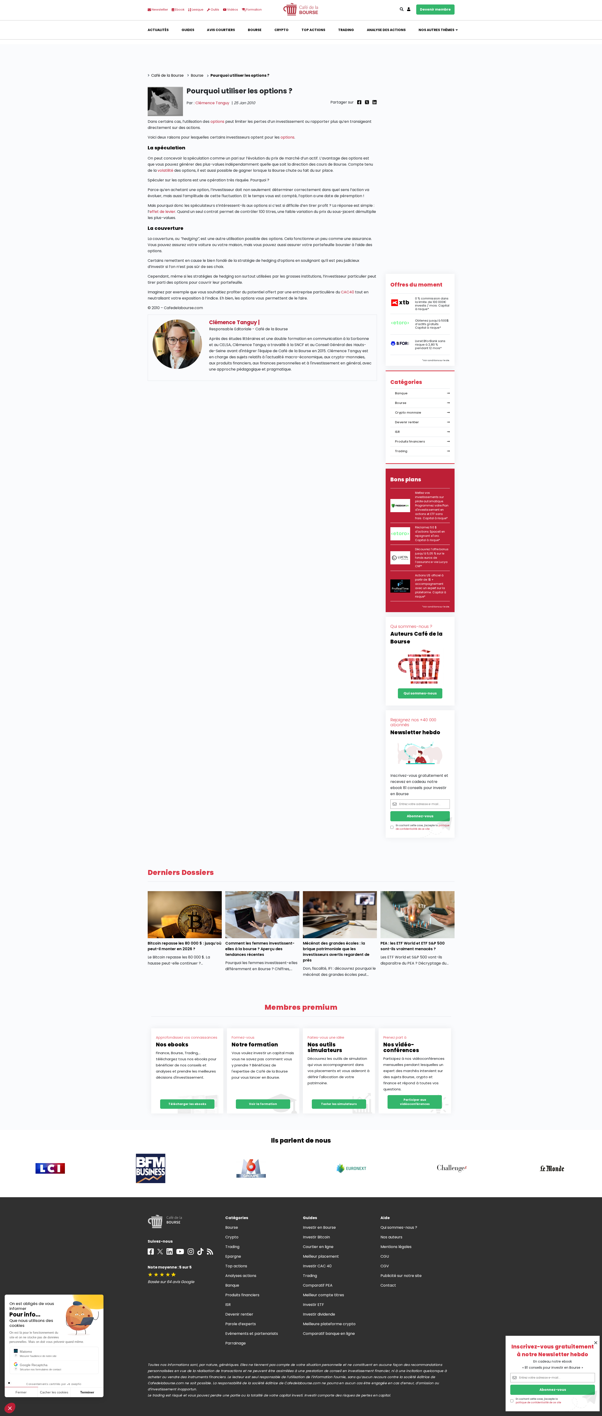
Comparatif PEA (318, 1285)
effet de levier (162, 211)
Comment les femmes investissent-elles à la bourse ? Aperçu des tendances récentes (260, 949)
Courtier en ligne (318, 1246)
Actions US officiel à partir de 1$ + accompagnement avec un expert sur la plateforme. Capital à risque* (430, 585)
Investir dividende (319, 1314)
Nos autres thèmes (437, 30)
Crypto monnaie (408, 412)
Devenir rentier (407, 422)
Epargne (233, 1256)
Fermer (21, 1392)
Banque (401, 393)
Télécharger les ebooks (187, 1104)
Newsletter (159, 9)
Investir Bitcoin (316, 1237)
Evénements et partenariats (251, 1333)
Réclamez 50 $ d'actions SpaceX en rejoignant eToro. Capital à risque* (430, 533)
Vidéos (232, 9)
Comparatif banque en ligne (329, 1333)
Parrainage (235, 1343)
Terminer (87, 1392)
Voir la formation (263, 1104)
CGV (384, 1266)
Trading (346, 30)
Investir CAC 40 (317, 1266)
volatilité (165, 170)
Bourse (254, 30)
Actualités (158, 30)
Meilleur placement (321, 1256)
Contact (388, 1285)
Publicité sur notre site (401, 1275)
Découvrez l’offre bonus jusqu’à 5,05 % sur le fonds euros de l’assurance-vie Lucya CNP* (431, 557)
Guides (188, 30)
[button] (10, 1408)
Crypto (281, 30)
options (217, 121)
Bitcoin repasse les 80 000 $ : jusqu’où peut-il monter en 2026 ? (184, 946)
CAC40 (347, 292)
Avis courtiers (221, 30)
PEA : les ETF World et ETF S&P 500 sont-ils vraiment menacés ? (412, 946)
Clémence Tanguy (212, 103)
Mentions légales (396, 1246)
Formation (254, 9)
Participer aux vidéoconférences (415, 1102)
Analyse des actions (386, 30)
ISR (397, 432)
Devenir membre (435, 9)
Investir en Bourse (319, 1227)
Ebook (179, 9)
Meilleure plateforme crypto (329, 1324)
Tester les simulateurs (339, 1104)
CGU (384, 1256)
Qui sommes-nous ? (398, 1227)
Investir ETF (313, 1304)
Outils (214, 9)
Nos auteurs (391, 1237)
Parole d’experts (240, 1324)
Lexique (197, 9)
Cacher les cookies (54, 1392)
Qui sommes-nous (420, 693)
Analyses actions (240, 1275)
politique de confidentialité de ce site (538, 1402)
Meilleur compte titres (323, 1295)
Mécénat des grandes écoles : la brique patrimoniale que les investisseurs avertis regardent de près (336, 952)
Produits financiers (410, 441)
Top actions (313, 30)
